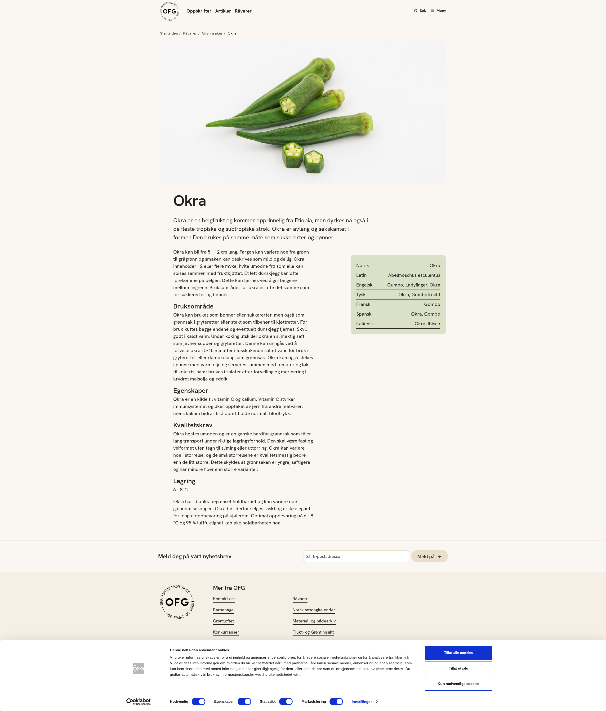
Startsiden (169, 33)
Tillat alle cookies (458, 653)
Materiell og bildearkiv (314, 621)
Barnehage (223, 610)
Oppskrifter (199, 11)
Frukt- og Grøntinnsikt (313, 632)
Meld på (426, 556)
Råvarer (243, 11)
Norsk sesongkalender (314, 610)
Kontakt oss (224, 598)
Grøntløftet (223, 621)
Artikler (223, 11)
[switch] (244, 701)
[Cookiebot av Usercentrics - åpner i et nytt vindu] (138, 701)
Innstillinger (362, 702)
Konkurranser (226, 632)
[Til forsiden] (169, 11)
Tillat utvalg (458, 668)
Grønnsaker (212, 33)
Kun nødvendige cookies (458, 684)
